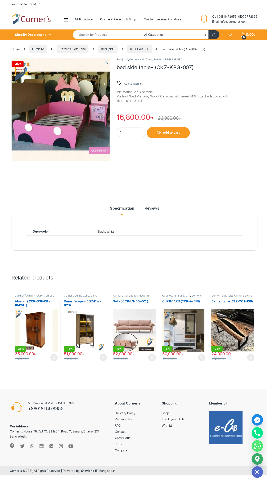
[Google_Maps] (257, 459)
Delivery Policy (125, 413)
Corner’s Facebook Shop (118, 19)
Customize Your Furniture (162, 19)
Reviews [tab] (152, 208)
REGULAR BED (139, 49)
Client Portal (123, 438)
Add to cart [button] (54, 357)
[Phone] (257, 433)
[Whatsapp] (257, 446)
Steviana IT (89, 470)
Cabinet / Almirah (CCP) (29, 295)
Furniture (38, 49)
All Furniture (84, 19)
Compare (121, 450)
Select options (151, 357)
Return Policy (124, 419)
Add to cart (171, 132)
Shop (165, 413)
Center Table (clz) (222, 295)
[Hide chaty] (257, 472)
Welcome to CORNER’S (26, 4)
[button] (106, 62)
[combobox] (107, 34)
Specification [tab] (122, 208)
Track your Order (174, 419)
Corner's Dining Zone (76, 295)
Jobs (118, 444)
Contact (120, 431)
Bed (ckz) (108, 49)
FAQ (118, 425)
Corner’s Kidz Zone (72, 49)
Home (16, 49)
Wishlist (167, 425)
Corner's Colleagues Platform (34, 297)
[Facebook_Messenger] (257, 420)
